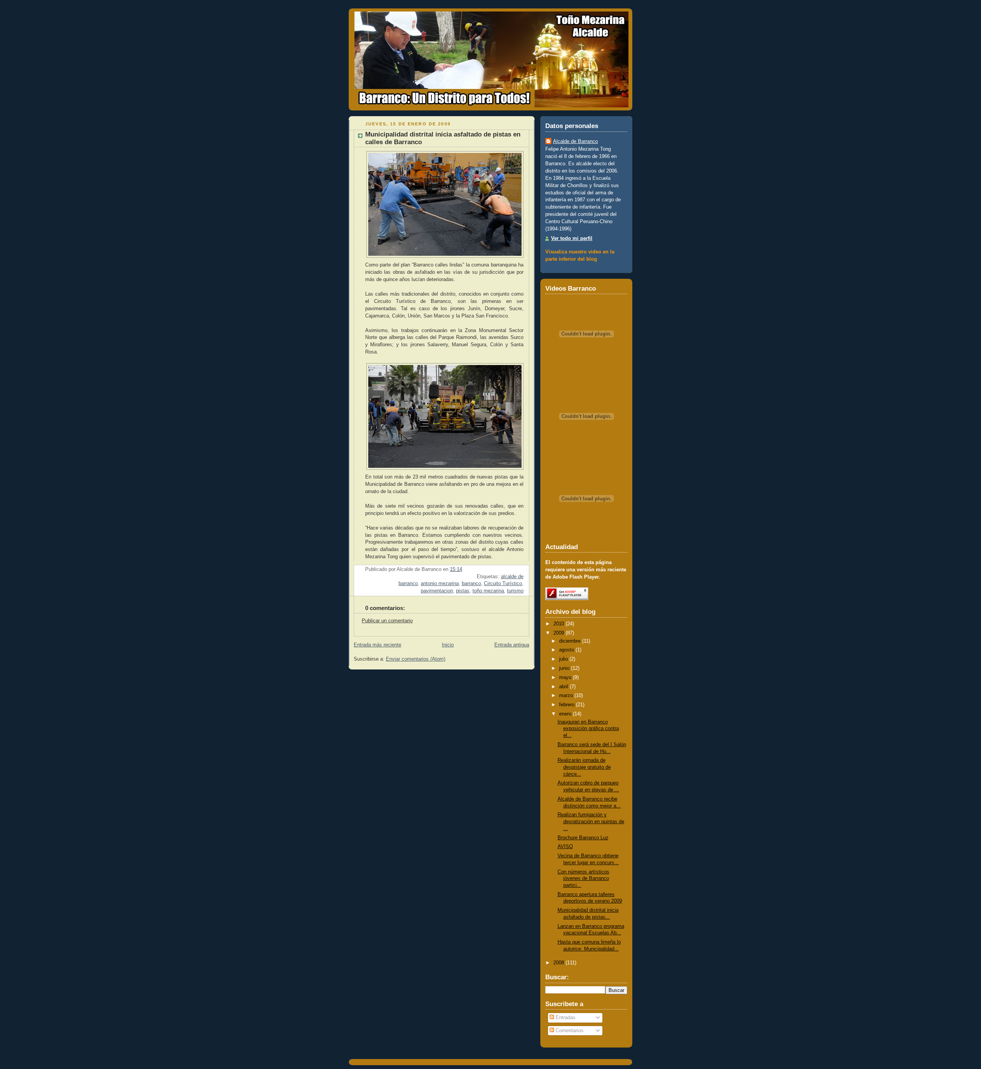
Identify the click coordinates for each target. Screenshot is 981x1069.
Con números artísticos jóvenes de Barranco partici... (583, 878)
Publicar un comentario (387, 620)
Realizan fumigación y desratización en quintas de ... (591, 821)
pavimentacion (437, 591)
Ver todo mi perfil (571, 238)
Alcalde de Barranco (575, 141)
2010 (558, 624)
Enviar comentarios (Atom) (415, 659)
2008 (558, 962)
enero (565, 714)
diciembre (570, 641)
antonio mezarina (440, 583)
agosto (566, 650)
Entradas (565, 1017)
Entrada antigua (511, 645)
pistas (462, 591)
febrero (566, 704)
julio (563, 659)
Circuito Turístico (503, 583)
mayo (565, 677)
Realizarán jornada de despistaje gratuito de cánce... (584, 767)
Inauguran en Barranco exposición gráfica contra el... (588, 728)
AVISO (565, 846)
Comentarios (569, 1030)
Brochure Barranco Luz (583, 837)
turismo (515, 591)
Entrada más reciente (377, 645)
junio (564, 668)
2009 (558, 633)
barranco (471, 583)
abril (563, 686)
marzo (566, 695)
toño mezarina (488, 591)
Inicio (448, 645)
